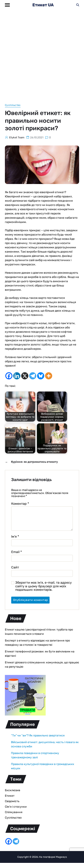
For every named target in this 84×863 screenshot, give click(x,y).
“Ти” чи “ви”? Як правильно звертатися (38, 735)
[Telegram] (32, 375)
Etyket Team (16, 137)
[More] (48, 375)
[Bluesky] (40, 375)
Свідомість (12, 801)
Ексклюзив (12, 790)
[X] (24, 375)
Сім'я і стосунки (16, 806)
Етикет (9, 795)
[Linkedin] (16, 375)
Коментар (20, 504)
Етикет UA (43, 5)
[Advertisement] (42, 53)
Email (16, 552)
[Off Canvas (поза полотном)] (7, 5)
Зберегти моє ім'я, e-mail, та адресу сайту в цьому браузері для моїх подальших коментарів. (43, 586)
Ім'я (15, 536)
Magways (61, 856)
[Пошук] (77, 4)
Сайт (15, 567)
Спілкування (13, 812)
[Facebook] (8, 375)
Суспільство (13, 105)
